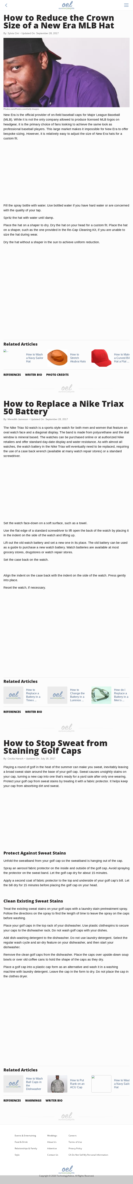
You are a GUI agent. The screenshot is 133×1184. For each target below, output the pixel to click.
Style (17, 1154)
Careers (73, 1135)
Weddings (52, 1135)
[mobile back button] (6, 5)
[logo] (66, 5)
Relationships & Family (26, 1148)
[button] (6, 5)
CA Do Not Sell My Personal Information (88, 1154)
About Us (51, 1142)
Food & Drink (21, 1142)
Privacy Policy (75, 1148)
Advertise (52, 1148)
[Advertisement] (66, 176)
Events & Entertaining (25, 1135)
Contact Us (52, 1154)
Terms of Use (75, 1142)
